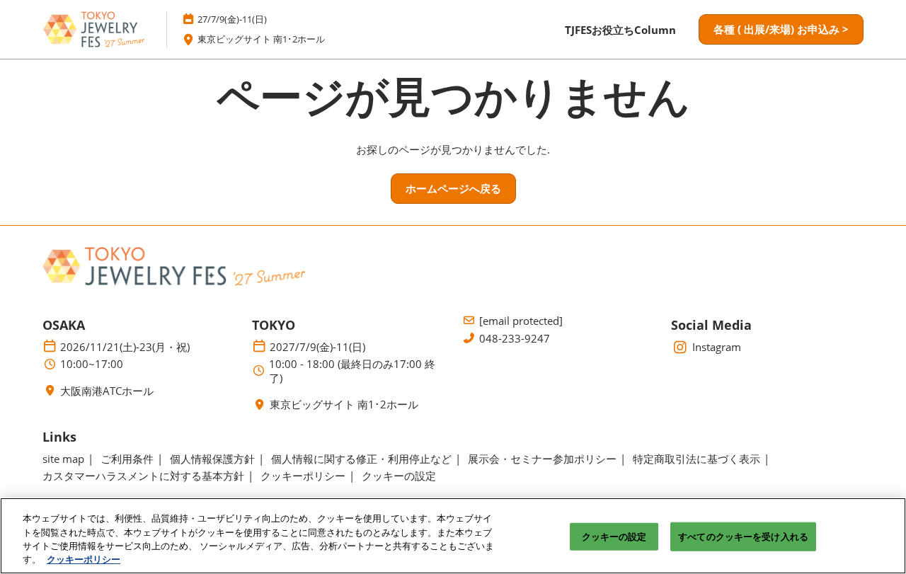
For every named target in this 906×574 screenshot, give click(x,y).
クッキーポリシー (83, 559)
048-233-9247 (514, 338)
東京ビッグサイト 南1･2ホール (261, 39)
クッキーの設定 (614, 536)
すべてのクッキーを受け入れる (743, 536)
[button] (781, 29)
